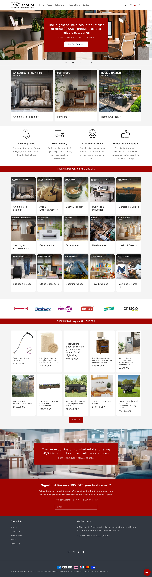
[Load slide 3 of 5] (73, 62)
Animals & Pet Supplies (26, 116)
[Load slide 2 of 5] (69, 62)
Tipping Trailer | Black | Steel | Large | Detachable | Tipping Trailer (128, 405)
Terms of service (64, 571)
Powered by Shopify (33, 571)
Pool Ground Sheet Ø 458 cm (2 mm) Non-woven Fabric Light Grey (75, 349)
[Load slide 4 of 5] (76, 62)
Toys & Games (100, 284)
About (13, 539)
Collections (15, 531)
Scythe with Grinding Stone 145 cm (22, 359)
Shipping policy (102, 571)
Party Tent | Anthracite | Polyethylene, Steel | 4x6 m (75, 404)
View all (76, 420)
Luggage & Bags (22, 284)
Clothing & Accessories (20, 247)
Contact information (49, 571)
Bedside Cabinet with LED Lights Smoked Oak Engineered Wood (102, 360)
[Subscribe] (94, 507)
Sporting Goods (75, 284)
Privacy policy (78, 571)
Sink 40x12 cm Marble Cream (101, 403)
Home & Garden (110, 116)
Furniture (62, 116)
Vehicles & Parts (128, 284)
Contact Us (15, 544)
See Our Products (76, 44)
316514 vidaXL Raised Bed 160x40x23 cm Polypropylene (48, 404)
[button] (60, 4)
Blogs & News (16, 535)
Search (14, 527)
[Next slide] (86, 62)
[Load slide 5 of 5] (80, 62)
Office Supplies (48, 284)
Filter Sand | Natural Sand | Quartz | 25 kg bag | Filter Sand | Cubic (49, 360)
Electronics (45, 245)
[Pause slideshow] (92, 62)
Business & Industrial (98, 208)
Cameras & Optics (129, 206)
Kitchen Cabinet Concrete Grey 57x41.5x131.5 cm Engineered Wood (126, 361)
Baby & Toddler (74, 206)
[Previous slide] (60, 62)
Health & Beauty (128, 245)
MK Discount (21, 571)
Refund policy (89, 571)
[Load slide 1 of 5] (66, 62)
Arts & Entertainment (47, 208)
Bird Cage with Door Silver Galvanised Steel (22, 403)
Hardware (97, 245)
